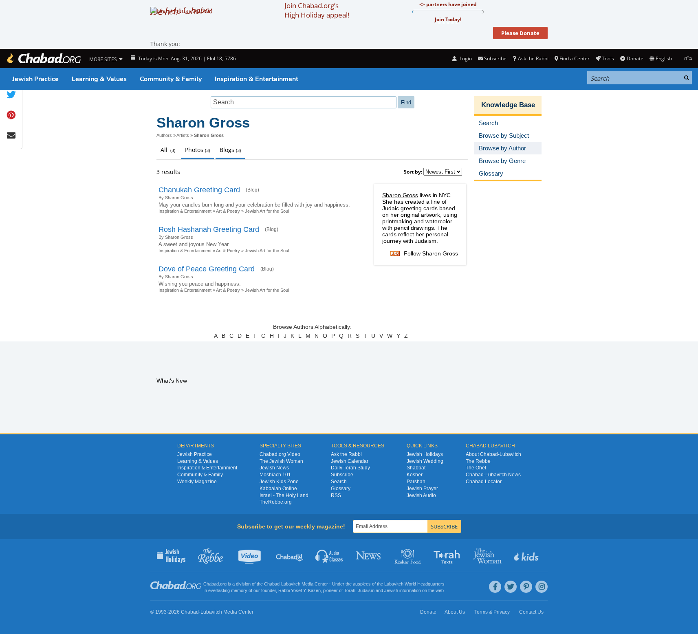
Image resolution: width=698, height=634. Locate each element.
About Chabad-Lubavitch (493, 454)
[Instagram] (541, 587)
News (369, 555)
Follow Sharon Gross (431, 253)
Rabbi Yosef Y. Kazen (299, 590)
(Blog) (252, 190)
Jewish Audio (421, 495)
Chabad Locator (484, 481)
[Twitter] (510, 587)
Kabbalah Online (278, 488)
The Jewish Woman (281, 461)
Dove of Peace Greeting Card (207, 269)
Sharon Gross (400, 195)
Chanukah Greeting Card (199, 190)
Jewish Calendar (349, 461)
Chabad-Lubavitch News (493, 475)
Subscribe (342, 475)
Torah (349, 590)
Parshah (416, 481)
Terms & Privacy (492, 612)
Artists (182, 135)
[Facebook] (495, 587)
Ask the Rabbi (533, 58)
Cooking (408, 555)
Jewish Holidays (425, 454)
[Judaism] (43, 58)
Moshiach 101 (275, 475)
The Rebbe (478, 461)
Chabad (272, 583)
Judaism (366, 590)
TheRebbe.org (276, 502)
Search (339, 481)
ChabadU (290, 555)
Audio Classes (329, 555)
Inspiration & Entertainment (256, 79)
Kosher (415, 475)
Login (464, 58)
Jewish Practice (35, 79)
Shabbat (416, 468)
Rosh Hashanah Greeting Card (209, 229)
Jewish (391, 590)
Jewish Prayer (422, 488)
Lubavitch (290, 583)
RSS (336, 495)
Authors (164, 135)
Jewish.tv (250, 555)
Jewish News (274, 468)
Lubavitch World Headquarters (414, 583)
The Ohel (476, 468)
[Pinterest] (526, 587)
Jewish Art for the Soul (267, 211)
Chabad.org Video (280, 454)
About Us (455, 612)
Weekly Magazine (197, 481)
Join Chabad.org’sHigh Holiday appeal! (316, 10)
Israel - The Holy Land (284, 495)
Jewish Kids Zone (279, 481)
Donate (635, 58)
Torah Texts (448, 555)
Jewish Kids (527, 555)
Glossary (340, 488)
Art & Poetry (228, 211)
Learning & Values (99, 79)
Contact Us (531, 612)
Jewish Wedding (425, 461)
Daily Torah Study (350, 468)
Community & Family (171, 79)
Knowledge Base (508, 105)
